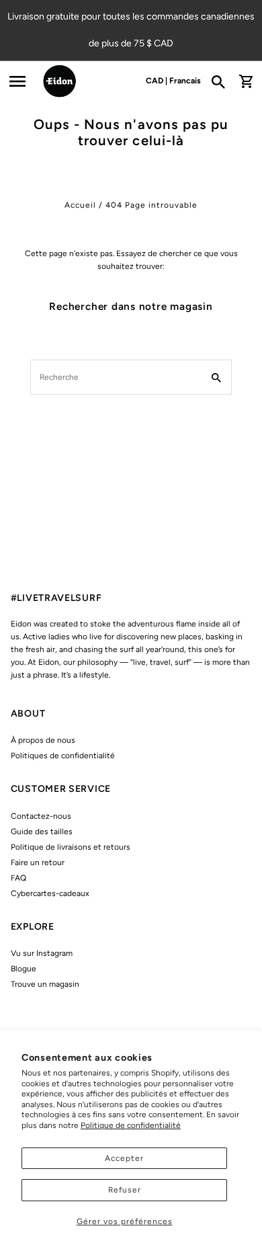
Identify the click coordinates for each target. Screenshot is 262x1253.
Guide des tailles (42, 831)
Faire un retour (37, 862)
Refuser (124, 1190)
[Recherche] (223, 81)
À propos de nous (43, 740)
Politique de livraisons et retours (70, 847)
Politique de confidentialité (131, 1125)
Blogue (23, 968)
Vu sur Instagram (42, 953)
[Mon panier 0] (246, 81)
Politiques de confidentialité (63, 755)
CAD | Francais (173, 80)
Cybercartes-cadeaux (50, 893)
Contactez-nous (41, 816)
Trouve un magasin (45, 984)
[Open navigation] (17, 81)
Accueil (80, 205)
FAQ (18, 878)
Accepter (124, 1158)
